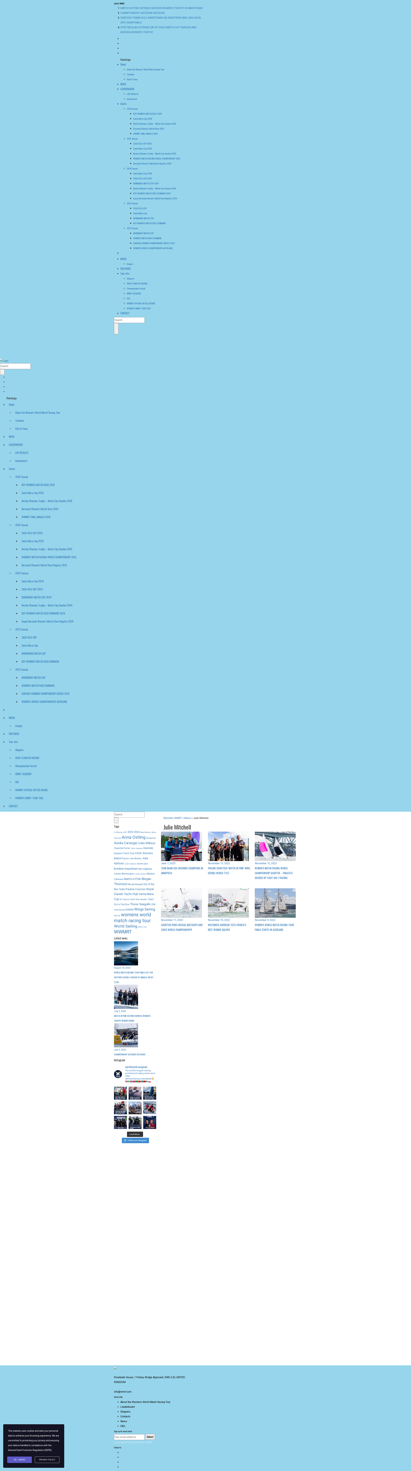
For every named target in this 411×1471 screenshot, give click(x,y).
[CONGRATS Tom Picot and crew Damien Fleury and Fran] (120, 1088)
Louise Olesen (140, 869)
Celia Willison (146, 838)
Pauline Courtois (136, 884)
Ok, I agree (19, 1460)
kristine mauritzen (126, 864)
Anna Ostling (133, 832)
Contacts (125, 1416)
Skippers (125, 1411)
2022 (125, 827)
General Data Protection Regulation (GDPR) (30, 1450)
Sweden (143, 894)
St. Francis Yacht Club (130, 894)
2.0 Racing (118, 827)
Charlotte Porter (122, 843)
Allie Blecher (145, 827)
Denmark (148, 843)
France (125, 853)
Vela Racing (119, 905)
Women (117, 911)
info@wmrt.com (122, 1391)
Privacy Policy (47, 1460)
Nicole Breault (135, 879)
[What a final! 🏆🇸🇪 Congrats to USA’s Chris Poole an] (149, 1102)
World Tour (142, 922)
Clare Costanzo (137, 844)
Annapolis (151, 833)
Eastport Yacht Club (124, 848)
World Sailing (125, 921)
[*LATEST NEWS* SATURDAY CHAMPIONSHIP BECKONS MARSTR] (135, 1117)
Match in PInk (132, 874)
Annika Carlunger (126, 838)
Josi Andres (135, 853)
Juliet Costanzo (130, 859)
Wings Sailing (144, 904)
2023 (130, 827)
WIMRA (129, 904)
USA (153, 899)
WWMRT (123, 927)
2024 (137, 827)
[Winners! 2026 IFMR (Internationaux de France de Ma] (135, 1102)
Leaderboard (127, 1406)
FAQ (122, 1426)
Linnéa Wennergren (124, 869)
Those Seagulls (140, 899)
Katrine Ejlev (142, 859)
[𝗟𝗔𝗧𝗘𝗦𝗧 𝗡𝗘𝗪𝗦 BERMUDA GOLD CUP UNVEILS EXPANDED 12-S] (135, 1088)
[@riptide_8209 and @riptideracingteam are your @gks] (120, 1117)
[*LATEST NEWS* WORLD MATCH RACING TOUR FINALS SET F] (149, 1088)
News (123, 1421)
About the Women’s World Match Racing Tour (145, 1402)
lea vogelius (145, 864)
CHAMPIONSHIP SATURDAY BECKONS (142, 8)
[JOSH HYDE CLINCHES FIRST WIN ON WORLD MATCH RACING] (120, 1102)
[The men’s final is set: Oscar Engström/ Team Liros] (149, 1117)
